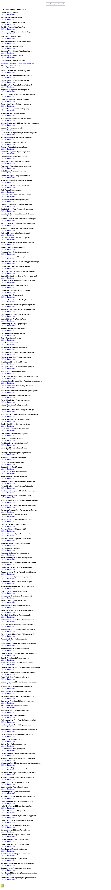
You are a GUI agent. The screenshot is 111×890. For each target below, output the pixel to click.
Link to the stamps (8, 15)
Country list (53, 4)
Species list (61, 4)
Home (48, 4)
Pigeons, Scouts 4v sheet (24, 63)
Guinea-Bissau (4, 63)
